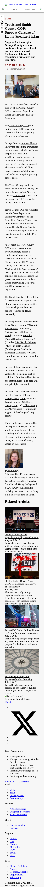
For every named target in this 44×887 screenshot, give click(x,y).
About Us (9, 781)
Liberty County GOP (15, 398)
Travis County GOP (19, 125)
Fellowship (15, 877)
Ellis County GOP (17, 395)
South (13, 852)
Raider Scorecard (18, 814)
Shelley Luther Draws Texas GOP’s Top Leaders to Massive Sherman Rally (20, 584)
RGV (12, 849)
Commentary (16, 798)
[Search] (41, 9)
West (12, 855)
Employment (16, 874)
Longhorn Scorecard (20, 811)
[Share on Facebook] (2, 17)
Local (12, 789)
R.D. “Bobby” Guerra (25, 342)
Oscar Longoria (18, 325)
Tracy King (29, 338)
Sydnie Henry (17, 65)
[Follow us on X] (24, 737)
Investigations (17, 795)
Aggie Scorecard (18, 808)
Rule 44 (30, 234)
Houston (14, 844)
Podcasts (14, 828)
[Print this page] (2, 32)
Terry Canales (23, 345)
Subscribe (30, 10)
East (12, 841)
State (8, 19)
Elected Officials (18, 866)
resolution (29, 185)
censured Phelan (29, 143)
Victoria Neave (12, 332)
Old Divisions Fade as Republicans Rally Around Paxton (21, 536)
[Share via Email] (2, 28)
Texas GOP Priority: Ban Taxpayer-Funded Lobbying (18, 678)
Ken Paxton (19, 195)
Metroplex (15, 847)
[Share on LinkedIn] (2, 24)
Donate (13, 10)
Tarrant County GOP (15, 402)
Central (13, 838)
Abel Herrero (11, 328)
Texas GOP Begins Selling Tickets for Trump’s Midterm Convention (22, 631)
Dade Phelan (26, 114)
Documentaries (17, 825)
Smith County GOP (14, 129)
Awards (13, 869)
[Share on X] (2, 20)
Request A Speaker (19, 871)
